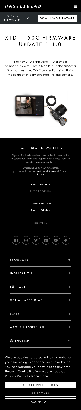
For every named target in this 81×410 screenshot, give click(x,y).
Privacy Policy (15, 376)
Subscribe (40, 223)
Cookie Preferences (33, 371)
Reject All (40, 393)
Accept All (40, 402)
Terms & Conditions (43, 171)
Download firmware (57, 18)
